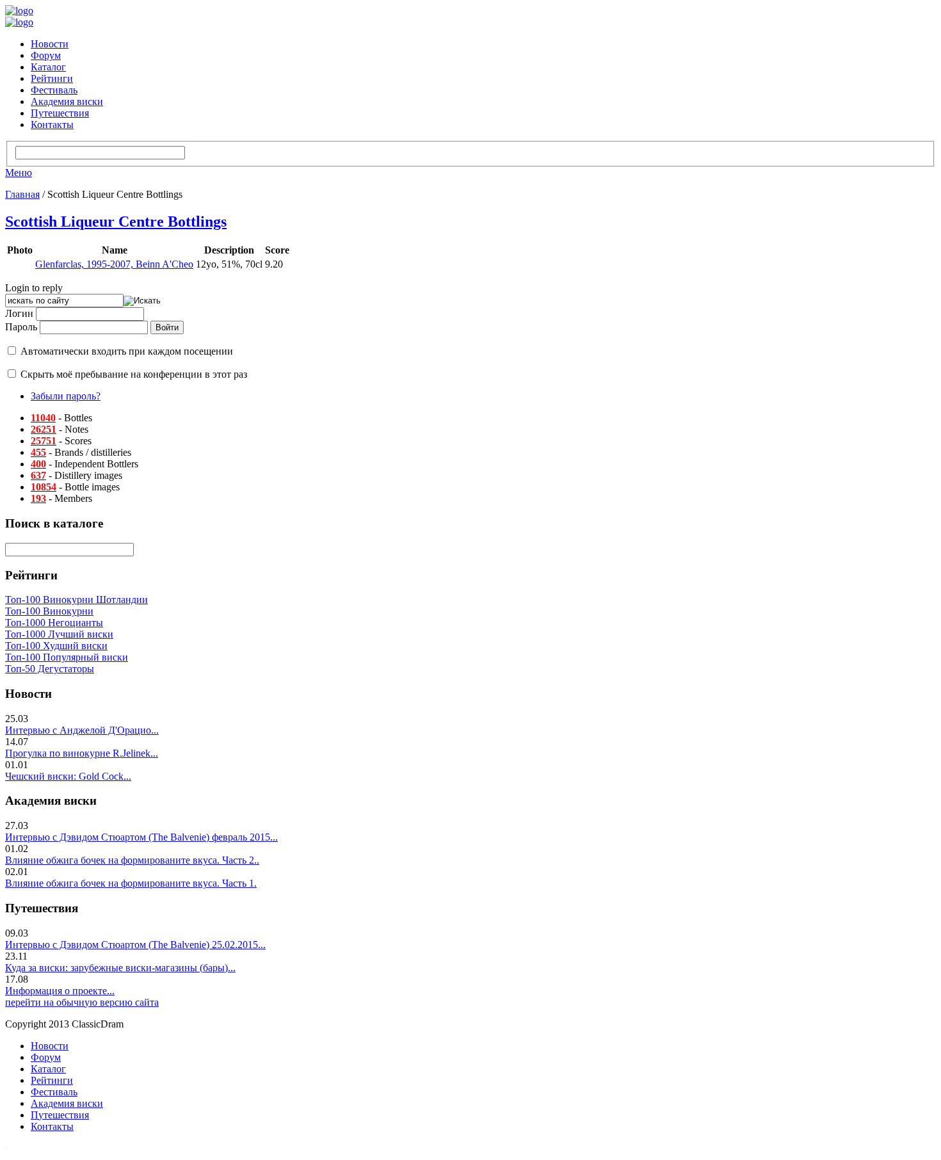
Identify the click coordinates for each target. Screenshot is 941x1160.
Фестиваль (54, 90)
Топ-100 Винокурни (49, 611)
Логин (19, 313)
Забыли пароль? (66, 396)
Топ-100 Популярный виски (66, 657)
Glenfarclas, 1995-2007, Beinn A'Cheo (114, 264)
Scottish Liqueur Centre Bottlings (116, 221)
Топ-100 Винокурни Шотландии (76, 599)
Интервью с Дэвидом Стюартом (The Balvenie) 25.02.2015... (135, 944)
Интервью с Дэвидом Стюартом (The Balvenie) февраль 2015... (141, 837)
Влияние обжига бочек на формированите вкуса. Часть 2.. (132, 860)
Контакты (52, 124)
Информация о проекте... (60, 990)
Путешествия (60, 113)
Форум (46, 55)
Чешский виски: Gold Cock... (68, 776)
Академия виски (67, 101)
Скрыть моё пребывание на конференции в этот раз (133, 374)
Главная (22, 194)
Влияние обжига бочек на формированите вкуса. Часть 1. (131, 883)
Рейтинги (52, 78)
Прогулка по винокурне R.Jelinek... (81, 753)
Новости (49, 43)
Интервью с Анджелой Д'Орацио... (82, 730)
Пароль (21, 326)
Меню (18, 172)
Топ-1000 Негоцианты (54, 622)
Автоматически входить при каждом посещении (126, 351)
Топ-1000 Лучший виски (59, 634)
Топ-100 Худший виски (56, 645)
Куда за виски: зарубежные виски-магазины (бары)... (120, 967)
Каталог (48, 66)
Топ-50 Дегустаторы (49, 668)
